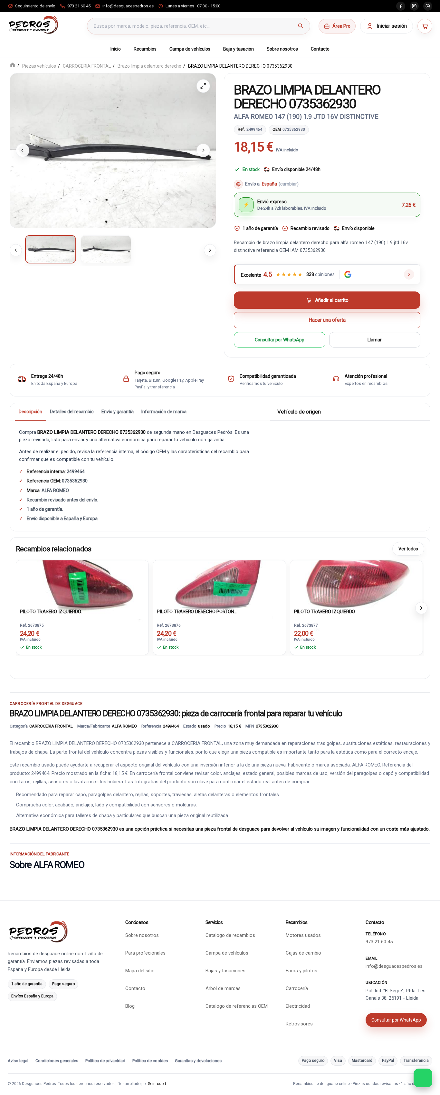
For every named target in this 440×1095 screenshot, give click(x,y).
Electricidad (298, 1006)
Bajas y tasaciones (225, 971)
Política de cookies (150, 1060)
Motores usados (303, 935)
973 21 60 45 (379, 942)
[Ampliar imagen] (203, 86)
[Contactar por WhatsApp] (423, 1078)
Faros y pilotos (301, 971)
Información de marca (164, 411)
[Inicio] (12, 65)
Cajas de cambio (303, 953)
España (280, 183)
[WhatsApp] (427, 6)
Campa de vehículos (189, 49)
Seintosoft (157, 1083)
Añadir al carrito (332, 300)
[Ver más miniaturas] (210, 250)
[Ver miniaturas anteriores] (16, 250)
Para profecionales (145, 953)
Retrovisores (299, 1024)
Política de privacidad (105, 1060)
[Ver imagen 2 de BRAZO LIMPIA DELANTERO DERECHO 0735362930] (106, 249)
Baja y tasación (238, 49)
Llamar (375, 339)
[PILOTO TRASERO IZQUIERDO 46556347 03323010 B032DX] (356, 583)
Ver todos (408, 548)
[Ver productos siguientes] (421, 608)
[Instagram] (414, 6)
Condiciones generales (56, 1060)
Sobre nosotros (282, 49)
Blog (130, 1006)
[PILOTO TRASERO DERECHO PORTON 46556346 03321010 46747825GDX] (219, 583)
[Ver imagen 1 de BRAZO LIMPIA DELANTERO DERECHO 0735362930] (50, 249)
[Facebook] (400, 6)
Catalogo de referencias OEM (237, 1006)
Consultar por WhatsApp (279, 339)
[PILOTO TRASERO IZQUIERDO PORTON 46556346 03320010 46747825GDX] (82, 583)
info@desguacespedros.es (394, 966)
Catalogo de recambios (230, 935)
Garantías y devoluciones (198, 1060)
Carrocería (297, 988)
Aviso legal (18, 1060)
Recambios (145, 49)
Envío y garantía (117, 411)
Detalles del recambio (72, 411)
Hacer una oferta (327, 320)
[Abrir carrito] (424, 26)
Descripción (30, 411)
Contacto (320, 49)
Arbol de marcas (223, 988)
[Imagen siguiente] (203, 150)
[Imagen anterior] (22, 150)
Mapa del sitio (140, 971)
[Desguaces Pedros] (33, 24)
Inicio (115, 49)
